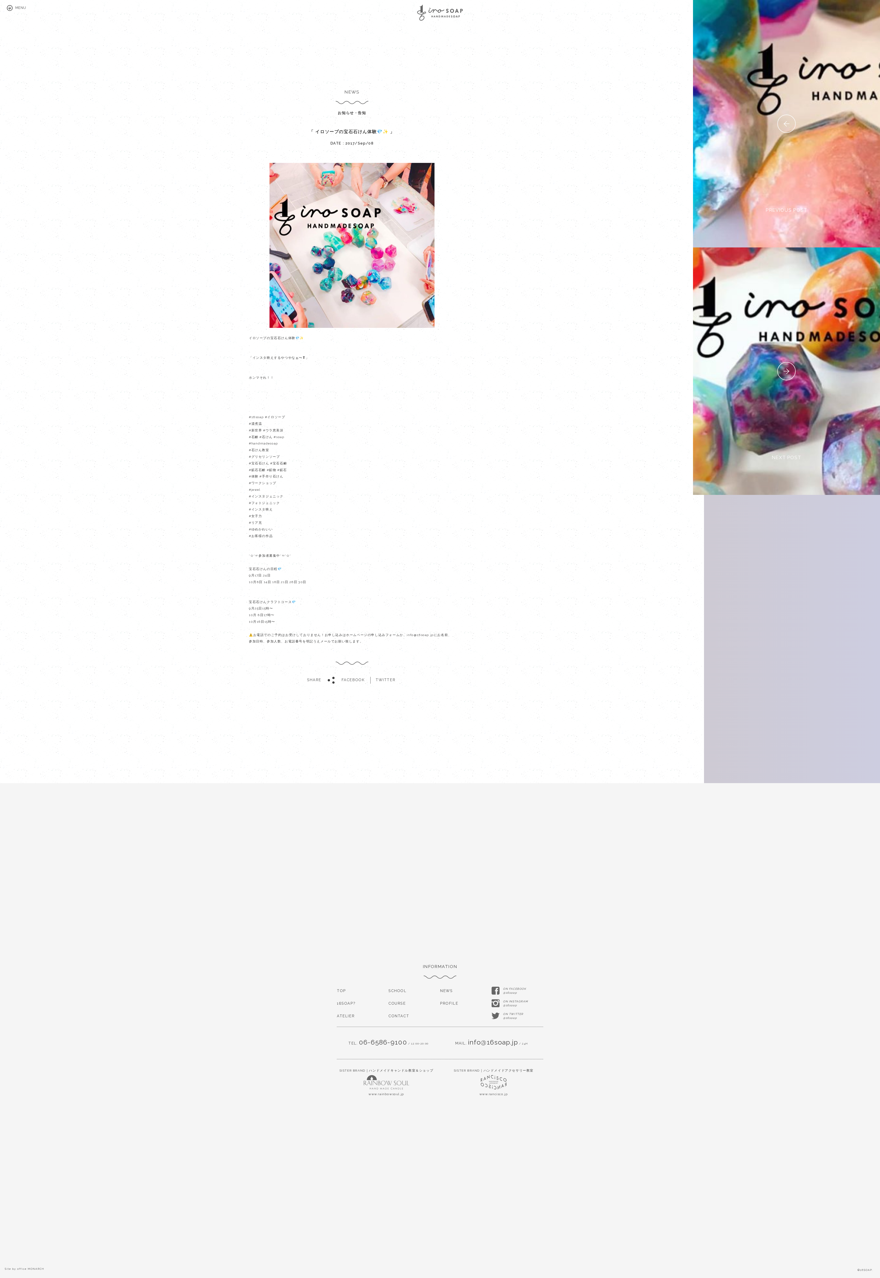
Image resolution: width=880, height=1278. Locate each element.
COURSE (397, 1003)
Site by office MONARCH (24, 1268)
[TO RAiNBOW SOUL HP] (386, 1085)
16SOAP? (346, 1003)
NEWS (446, 991)
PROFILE (449, 1003)
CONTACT (398, 1016)
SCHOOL (397, 991)
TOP (341, 991)
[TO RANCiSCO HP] (494, 1085)
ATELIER (346, 1016)
